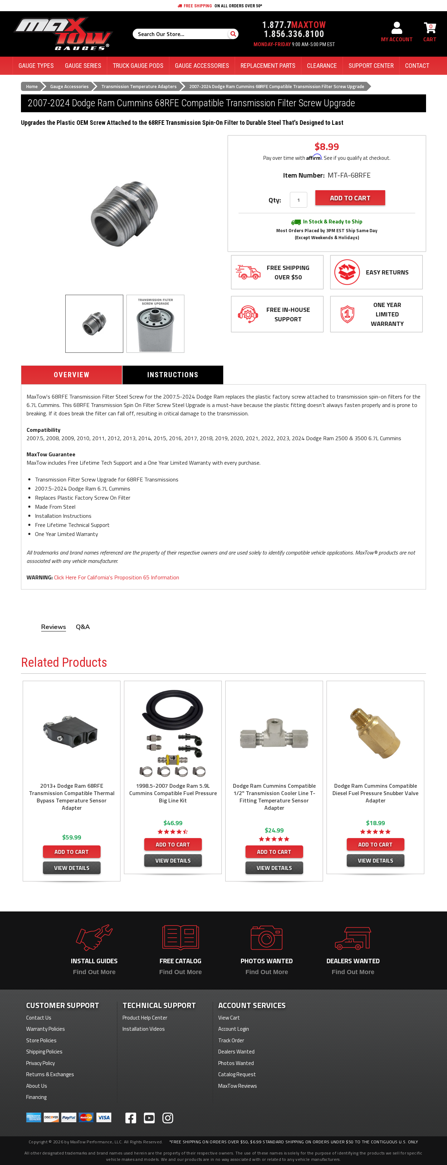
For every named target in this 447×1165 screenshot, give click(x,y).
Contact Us (38, 1018)
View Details (71, 868)
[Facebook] (131, 1118)
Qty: (275, 200)
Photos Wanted (236, 1063)
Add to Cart (71, 852)
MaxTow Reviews (237, 1086)
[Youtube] (149, 1118)
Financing (36, 1097)
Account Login (233, 1029)
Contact (417, 65)
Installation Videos (144, 1029)
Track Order (231, 1040)
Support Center (371, 65)
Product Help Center (145, 1018)
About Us (36, 1086)
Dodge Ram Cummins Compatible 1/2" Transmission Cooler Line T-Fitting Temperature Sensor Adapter (274, 797)
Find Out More (94, 972)
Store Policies (41, 1040)
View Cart (229, 1018)
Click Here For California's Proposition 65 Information (116, 577)
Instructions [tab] (173, 375)
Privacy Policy (40, 1063)
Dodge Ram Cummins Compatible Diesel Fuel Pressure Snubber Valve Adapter (375, 793)
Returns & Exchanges (50, 1074)
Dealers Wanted (236, 1052)
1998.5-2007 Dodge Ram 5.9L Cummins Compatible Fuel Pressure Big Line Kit (173, 793)
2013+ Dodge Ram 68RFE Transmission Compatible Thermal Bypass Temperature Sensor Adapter (72, 797)
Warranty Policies (45, 1029)
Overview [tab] (72, 375)
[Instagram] (168, 1118)
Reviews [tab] (53, 627)
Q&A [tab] (83, 627)
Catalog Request (237, 1074)
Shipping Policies (44, 1052)
